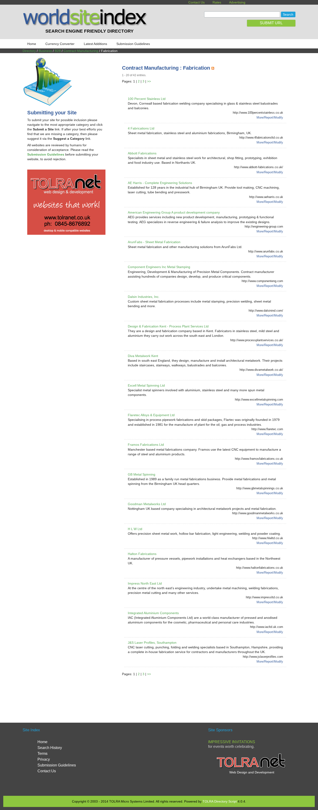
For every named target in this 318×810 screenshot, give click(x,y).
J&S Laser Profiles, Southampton (152, 642)
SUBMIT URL (271, 23)
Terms (42, 754)
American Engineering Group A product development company (174, 212)
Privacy (43, 759)
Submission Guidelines (133, 44)
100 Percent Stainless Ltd (147, 99)
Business (45, 51)
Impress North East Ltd (145, 583)
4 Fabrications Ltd (141, 128)
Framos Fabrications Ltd (146, 444)
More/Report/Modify (270, 117)
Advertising (237, 2)
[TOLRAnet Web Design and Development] (252, 767)
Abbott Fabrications (142, 153)
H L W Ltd (135, 529)
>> (149, 81)
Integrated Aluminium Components (153, 613)
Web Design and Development (251, 772)
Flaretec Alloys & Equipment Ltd (151, 415)
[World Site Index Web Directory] (86, 24)
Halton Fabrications (142, 554)
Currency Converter (59, 44)
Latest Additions (95, 44)
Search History (49, 748)
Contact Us (196, 2)
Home (31, 44)
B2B (58, 51)
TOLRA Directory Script (220, 801)
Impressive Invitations (231, 742)
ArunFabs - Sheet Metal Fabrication (154, 242)
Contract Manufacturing (81, 51)
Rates (217, 2)
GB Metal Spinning (141, 474)
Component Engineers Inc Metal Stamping (159, 267)
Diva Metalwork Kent (143, 356)
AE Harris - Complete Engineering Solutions (160, 183)
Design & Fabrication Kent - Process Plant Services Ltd (168, 326)
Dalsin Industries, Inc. (143, 297)
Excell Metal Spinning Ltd (146, 385)
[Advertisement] (206, 693)
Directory (29, 51)
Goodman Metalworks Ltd (147, 504)
